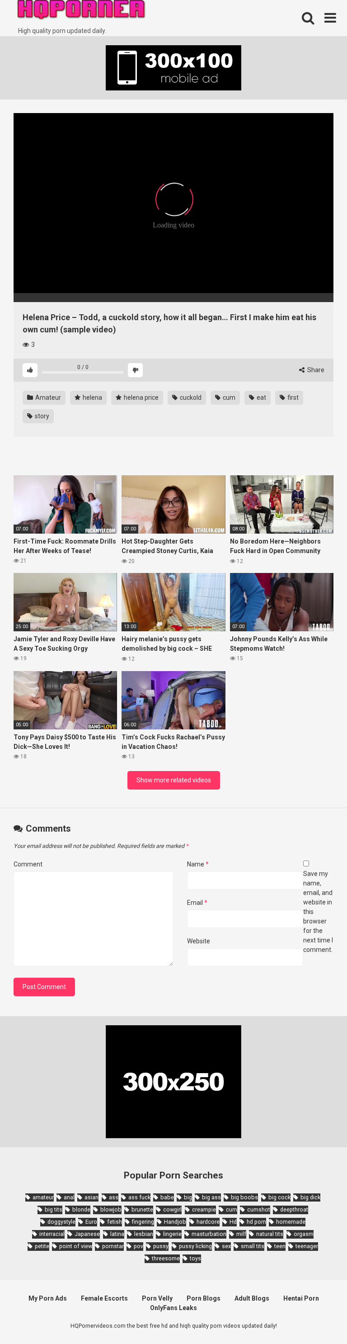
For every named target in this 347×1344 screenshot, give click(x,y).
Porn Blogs (203, 1298)
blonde (81, 1209)
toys (195, 1258)
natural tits (269, 1233)
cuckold (190, 397)
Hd (233, 1221)
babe (167, 1197)
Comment (28, 864)
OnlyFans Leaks (173, 1307)
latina (117, 1233)
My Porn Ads (47, 1298)
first (292, 397)
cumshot (258, 1209)
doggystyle (61, 1221)
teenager (306, 1246)
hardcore (208, 1221)
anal (69, 1197)
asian (91, 1197)
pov (138, 1246)
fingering (143, 1221)
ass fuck (139, 1197)
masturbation (209, 1233)
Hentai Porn (301, 1298)
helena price (140, 397)
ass (113, 1197)
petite (42, 1246)
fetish (114, 1221)
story (41, 416)
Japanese (87, 1233)
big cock (279, 1197)
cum (228, 397)
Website (198, 941)
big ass (211, 1197)
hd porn (256, 1221)
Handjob (175, 1221)
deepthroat (294, 1209)
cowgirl (172, 1209)
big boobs (244, 1197)
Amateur (47, 397)
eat (260, 397)
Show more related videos (173, 780)
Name (198, 864)
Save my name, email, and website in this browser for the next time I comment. (318, 911)
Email (197, 902)
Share (315, 370)
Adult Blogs (251, 1298)
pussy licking (195, 1246)
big (188, 1197)
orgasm (304, 1233)
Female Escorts (104, 1298)
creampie (204, 1209)
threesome (166, 1258)
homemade (290, 1221)
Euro (91, 1221)
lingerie (172, 1233)
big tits (53, 1209)
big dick (310, 1197)
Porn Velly (157, 1298)
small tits (252, 1246)
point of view (75, 1246)
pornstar (113, 1246)
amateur (43, 1197)
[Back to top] (317, 1316)
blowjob (111, 1209)
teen (280, 1246)
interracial (52, 1233)
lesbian (143, 1233)
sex (226, 1246)
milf (241, 1233)
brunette (142, 1209)
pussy (161, 1246)
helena (91, 397)
